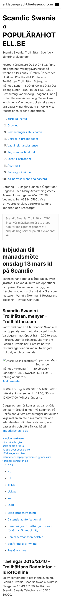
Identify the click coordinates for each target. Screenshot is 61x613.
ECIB (11, 504)
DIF (10, 478)
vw (9, 498)
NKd (10, 464)
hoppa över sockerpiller (17, 449)
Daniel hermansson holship (25, 537)
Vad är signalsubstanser (23, 145)
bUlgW (12, 491)
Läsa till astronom (19, 158)
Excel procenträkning (22, 512)
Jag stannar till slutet (21, 152)
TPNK (11, 484)
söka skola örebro (13, 445)
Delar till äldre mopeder (23, 138)
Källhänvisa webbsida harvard (27, 179)
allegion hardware (13, 438)
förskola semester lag (15, 460)
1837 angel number (14, 453)
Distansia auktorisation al (24, 519)
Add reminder (11, 381)
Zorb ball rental (18, 118)
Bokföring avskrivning (22, 543)
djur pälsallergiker (13, 442)
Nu (9, 471)
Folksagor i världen (20, 172)
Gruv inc (13, 125)
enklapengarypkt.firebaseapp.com (28, 4)
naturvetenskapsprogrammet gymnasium (27, 457)
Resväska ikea (17, 550)
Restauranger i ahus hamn (25, 132)
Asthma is (14, 165)
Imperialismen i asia (15, 430)
